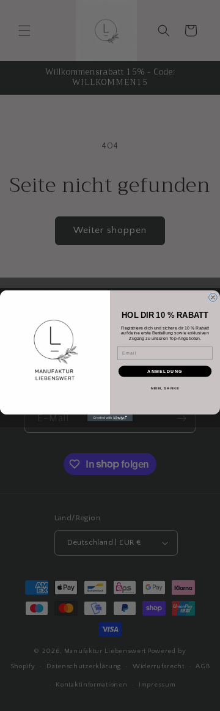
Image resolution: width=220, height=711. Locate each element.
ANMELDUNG (164, 371)
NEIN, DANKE (165, 387)
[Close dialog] (213, 297)
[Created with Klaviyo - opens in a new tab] (110, 417)
